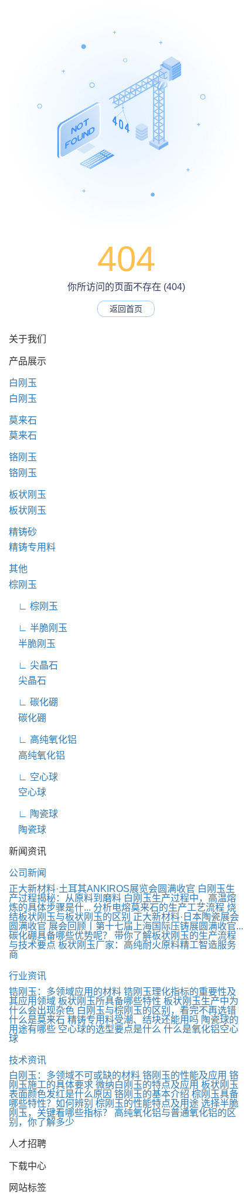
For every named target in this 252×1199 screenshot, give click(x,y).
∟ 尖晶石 (33, 665)
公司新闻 (27, 873)
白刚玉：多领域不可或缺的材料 (74, 1075)
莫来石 (23, 420)
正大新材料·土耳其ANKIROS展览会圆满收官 (102, 889)
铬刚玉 (23, 457)
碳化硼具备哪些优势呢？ (60, 935)
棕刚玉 (23, 585)
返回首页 (126, 308)
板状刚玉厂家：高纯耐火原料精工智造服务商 (122, 949)
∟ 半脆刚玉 (38, 628)
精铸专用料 (32, 547)
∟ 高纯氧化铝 (43, 740)
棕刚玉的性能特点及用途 (147, 1103)
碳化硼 (27, 718)
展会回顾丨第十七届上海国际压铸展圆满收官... (146, 926)
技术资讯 (27, 1060)
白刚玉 (23, 383)
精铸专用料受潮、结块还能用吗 (133, 1020)
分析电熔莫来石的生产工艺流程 (158, 907)
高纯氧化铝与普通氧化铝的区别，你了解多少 (122, 1117)
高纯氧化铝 (37, 755)
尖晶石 (27, 680)
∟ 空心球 (33, 777)
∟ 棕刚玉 (33, 606)
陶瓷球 (27, 830)
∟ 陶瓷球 (33, 814)
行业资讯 (27, 976)
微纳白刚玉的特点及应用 (147, 1085)
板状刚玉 (27, 494)
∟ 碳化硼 (33, 702)
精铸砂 (23, 532)
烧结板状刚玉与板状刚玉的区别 (122, 912)
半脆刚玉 (32, 644)
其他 (18, 569)
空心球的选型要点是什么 (109, 1029)
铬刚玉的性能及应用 (184, 1075)
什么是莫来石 (37, 1020)
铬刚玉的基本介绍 (151, 1094)
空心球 (27, 792)
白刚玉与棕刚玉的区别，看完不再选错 (156, 1010)
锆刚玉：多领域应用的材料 (65, 992)
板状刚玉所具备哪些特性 (109, 1001)
